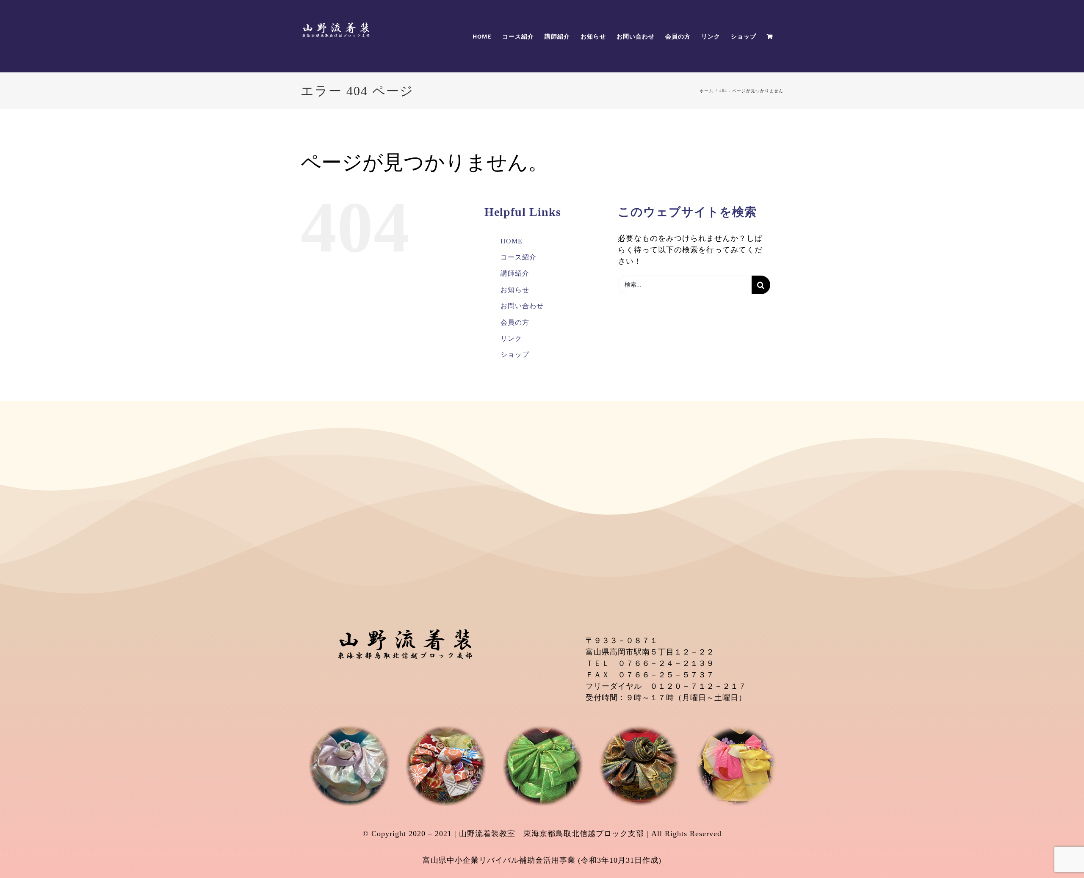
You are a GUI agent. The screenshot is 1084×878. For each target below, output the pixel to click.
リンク (511, 338)
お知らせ (515, 289)
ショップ (515, 354)
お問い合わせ (522, 305)
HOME (512, 241)
